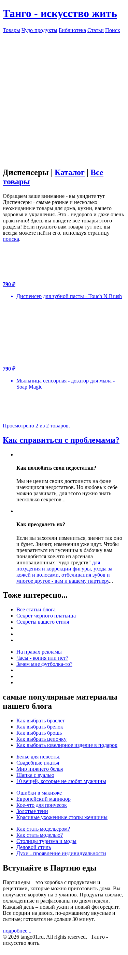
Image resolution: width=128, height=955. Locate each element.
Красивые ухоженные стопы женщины (62, 817)
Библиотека (72, 30)
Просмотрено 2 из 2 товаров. (36, 425)
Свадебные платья (37, 763)
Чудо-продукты (39, 30)
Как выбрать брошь (39, 733)
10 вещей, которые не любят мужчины (61, 781)
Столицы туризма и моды (46, 841)
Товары (11, 30)
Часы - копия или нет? (42, 658)
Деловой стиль (33, 847)
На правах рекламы (39, 652)
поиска (11, 239)
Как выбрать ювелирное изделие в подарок (66, 745)
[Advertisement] (64, 97)
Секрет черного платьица (46, 616)
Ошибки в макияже (39, 793)
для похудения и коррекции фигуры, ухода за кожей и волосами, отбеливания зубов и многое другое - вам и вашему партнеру (64, 572)
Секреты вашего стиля (42, 622)
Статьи (95, 30)
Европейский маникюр (43, 799)
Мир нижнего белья (39, 769)
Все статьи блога (36, 609)
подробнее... (17, 931)
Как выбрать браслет (40, 720)
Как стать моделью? (39, 835)
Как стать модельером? (43, 829)
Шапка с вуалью (35, 775)
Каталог (70, 172)
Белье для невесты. (38, 757)
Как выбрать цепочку (41, 739)
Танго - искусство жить (60, 13)
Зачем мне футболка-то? (44, 664)
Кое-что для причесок (41, 805)
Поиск (112, 30)
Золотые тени (32, 811)
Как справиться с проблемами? (61, 440)
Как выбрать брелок (39, 727)
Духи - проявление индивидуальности (61, 853)
